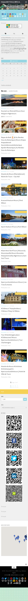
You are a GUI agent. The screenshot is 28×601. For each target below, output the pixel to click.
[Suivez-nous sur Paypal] (25, 16)
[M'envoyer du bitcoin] (23, 16)
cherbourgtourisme (12, 39)
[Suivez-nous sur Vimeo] (8, 18)
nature (3, 49)
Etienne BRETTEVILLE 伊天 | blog (11, 2)
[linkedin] (14, 484)
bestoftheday (7, 38)
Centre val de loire (18, 37)
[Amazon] (23, 14)
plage (11, 51)
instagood (18, 43)
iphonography (11, 45)
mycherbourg (16, 46)
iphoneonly (4, 45)
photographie (20, 48)
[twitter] (14, 466)
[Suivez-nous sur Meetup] (20, 16)
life (22, 45)
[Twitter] (5, 14)
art (2, 38)
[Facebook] (3, 14)
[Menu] (26, 2)
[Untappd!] (10, 16)
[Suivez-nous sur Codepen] (3, 16)
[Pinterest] (10, 14)
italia (17, 45)
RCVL (15, 50)
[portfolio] (14, 431)
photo (11, 49)
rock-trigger (19, 51)
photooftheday (5, 51)
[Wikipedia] (5, 16)
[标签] (5, 33)
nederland (7, 49)
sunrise (14, 52)
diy (9, 41)
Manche (3, 46)
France (21, 41)
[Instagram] (8, 14)
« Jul (2, 80)
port (13, 50)
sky (23, 51)
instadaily (12, 43)
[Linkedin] (13, 14)
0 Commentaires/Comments (21, 96)
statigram (7, 52)
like (25, 45)
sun (10, 52)
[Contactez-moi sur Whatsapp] (18, 14)
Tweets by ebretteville (6, 85)
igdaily (7, 43)
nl (9, 49)
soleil (2, 52)
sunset (17, 52)
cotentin (18, 39)
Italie (20, 45)
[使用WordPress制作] (9, 574)
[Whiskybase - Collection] (8, 16)
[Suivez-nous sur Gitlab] (25, 14)
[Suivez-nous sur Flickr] (18, 16)
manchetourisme (9, 46)
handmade (3, 43)
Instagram (3, 108)
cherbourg (4, 39)
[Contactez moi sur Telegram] (20, 14)
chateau (23, 37)
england (11, 41)
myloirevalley (22, 46)
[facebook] (14, 448)
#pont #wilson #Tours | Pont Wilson (14, 227)
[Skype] (15, 14)
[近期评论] (14, 33)
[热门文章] (22, 33)
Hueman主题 (20, 575)
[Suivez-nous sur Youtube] (5, 18)
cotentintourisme (4, 41)
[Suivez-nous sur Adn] (15, 16)
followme (16, 41)
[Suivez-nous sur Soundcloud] (3, 18)
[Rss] (13, 16)
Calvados (12, 37)
